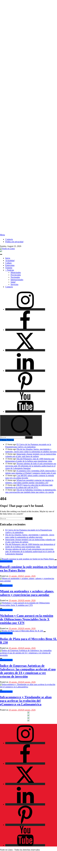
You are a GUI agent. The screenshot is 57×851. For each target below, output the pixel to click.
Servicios (14, 284)
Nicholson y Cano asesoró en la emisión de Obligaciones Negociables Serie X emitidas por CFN (26, 619)
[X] (25, 350)
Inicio (7, 258)
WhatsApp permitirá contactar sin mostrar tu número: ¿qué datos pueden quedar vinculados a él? (29, 481)
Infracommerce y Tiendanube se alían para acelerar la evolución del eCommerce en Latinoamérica (26, 700)
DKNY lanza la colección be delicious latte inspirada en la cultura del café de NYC (29, 486)
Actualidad (9, 260)
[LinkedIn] (25, 371)
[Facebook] (25, 330)
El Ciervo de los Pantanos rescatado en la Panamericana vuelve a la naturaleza (28, 445)
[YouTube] (25, 411)
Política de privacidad (14, 242)
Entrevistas (9, 265)
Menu (2, 235)
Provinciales (16, 275)
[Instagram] (25, 309)
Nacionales (15, 277)
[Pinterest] (25, 391)
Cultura (8, 263)
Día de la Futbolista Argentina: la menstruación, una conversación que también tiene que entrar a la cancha (30, 491)
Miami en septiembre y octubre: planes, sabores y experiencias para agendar (27, 593)
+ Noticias (9, 270)
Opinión (8, 268)
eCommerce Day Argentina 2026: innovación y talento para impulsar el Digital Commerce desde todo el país (30, 472)
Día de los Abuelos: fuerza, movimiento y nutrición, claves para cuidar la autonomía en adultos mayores (31, 450)
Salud (13, 282)
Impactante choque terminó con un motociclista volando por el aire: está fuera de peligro (30, 455)
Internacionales (17, 279)
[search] (21, 425)
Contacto (9, 239)
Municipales (16, 272)
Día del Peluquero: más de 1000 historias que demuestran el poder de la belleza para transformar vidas (29, 460)
